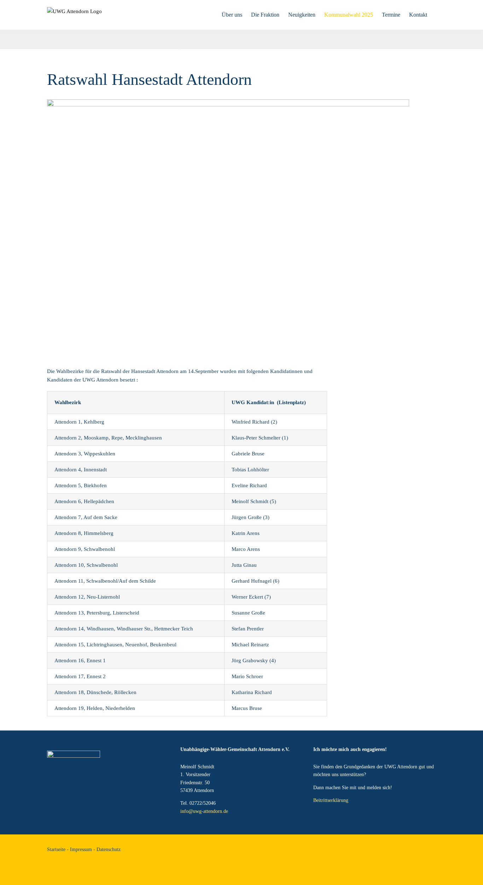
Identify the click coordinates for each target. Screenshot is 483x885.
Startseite (56, 849)
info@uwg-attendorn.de (204, 811)
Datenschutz (109, 849)
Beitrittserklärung (330, 800)
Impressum (81, 849)
